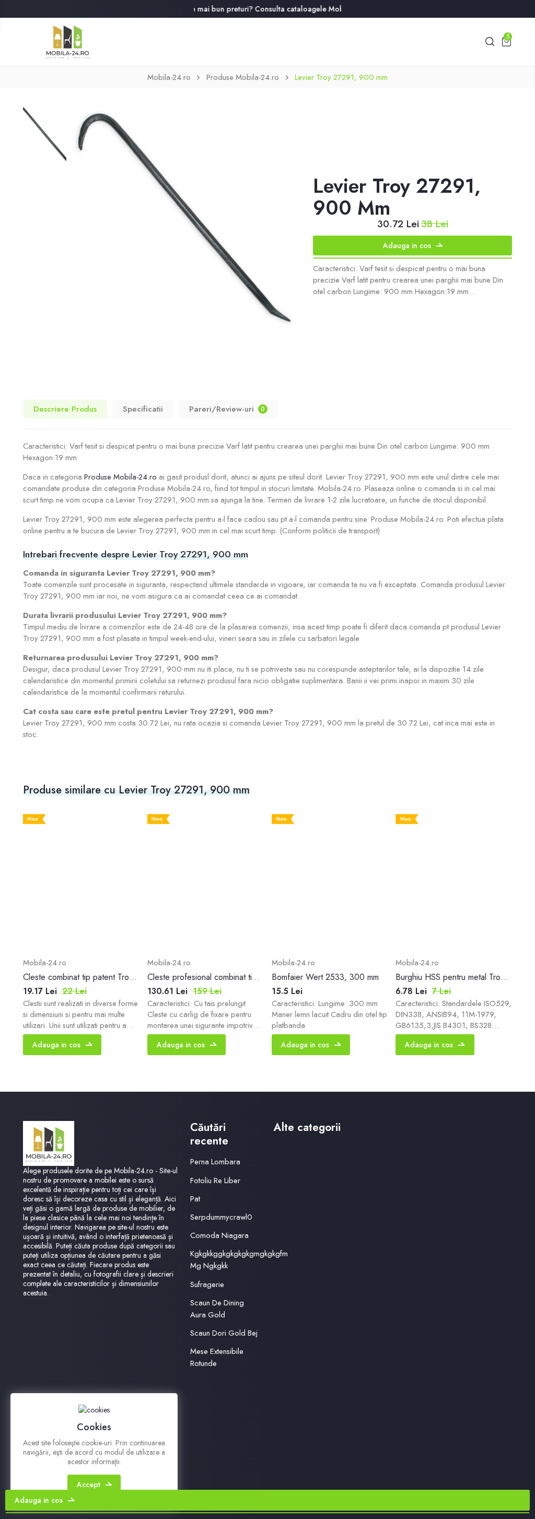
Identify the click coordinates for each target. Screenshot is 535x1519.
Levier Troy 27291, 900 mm (341, 77)
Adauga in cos (407, 245)
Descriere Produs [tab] (65, 409)
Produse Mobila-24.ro (242, 77)
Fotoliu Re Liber (215, 1180)
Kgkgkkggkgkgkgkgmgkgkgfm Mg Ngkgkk (239, 1259)
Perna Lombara (215, 1161)
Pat (195, 1199)
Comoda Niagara (219, 1235)
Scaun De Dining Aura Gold (217, 1309)
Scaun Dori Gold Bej (224, 1333)
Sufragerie (207, 1284)
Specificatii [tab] (143, 409)
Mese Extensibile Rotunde (216, 1357)
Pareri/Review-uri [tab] (227, 409)
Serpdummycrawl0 (221, 1217)
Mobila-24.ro (169, 77)
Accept (88, 1484)
